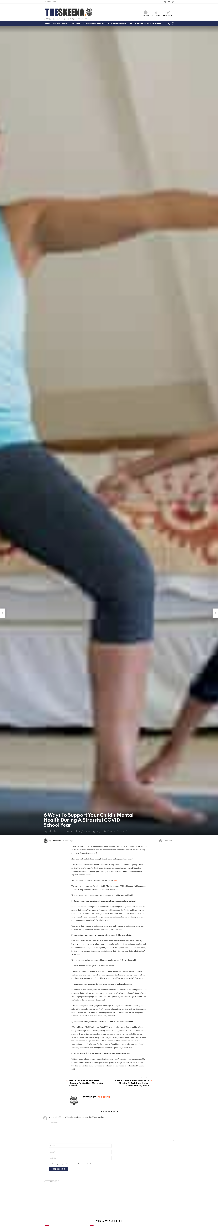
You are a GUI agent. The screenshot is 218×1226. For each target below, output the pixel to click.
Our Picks (168, 15)
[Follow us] (169, 23)
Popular (156, 15)
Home (47, 24)
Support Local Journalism (148, 24)
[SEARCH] (173, 23)
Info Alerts (76, 24)
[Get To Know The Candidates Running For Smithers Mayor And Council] (2, 613)
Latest (145, 15)
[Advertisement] (109, 1198)
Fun (130, 24)
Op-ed (65, 24)
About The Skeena (50, 2)
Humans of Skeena (95, 24)
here (115, 880)
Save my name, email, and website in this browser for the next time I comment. (79, 1164)
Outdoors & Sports (116, 24)
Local (56, 24)
